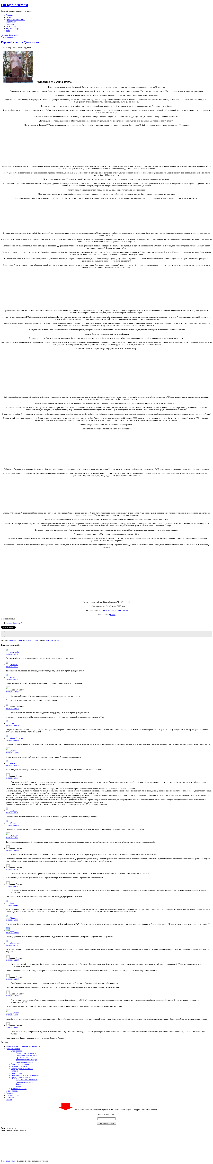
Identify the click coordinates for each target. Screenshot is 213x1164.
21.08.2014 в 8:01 (12, 778)
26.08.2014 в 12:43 (12, 850)
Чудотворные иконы (24, 1062)
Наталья (14, 665)
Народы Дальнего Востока (22, 1069)
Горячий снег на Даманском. (20, 42)
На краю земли (14, 5)
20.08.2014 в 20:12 (12, 753)
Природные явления (24, 1082)
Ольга (12, 763)
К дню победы (32, 640)
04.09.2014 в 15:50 (12, 996)
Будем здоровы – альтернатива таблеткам (23, 1046)
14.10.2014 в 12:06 (12, 1027)
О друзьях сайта (12, 1095)
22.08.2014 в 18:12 (12, 825)
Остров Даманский (10, 35)
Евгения (13, 811)
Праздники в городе (24, 1057)
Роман (13, 751)
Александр (14, 652)
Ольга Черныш (16, 738)
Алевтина (14, 1013)
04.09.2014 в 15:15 (12, 979)
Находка (14, 1071)
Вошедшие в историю (20, 1064)
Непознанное (16, 1073)
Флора (18, 1086)
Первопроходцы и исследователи (25, 1075)
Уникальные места (19, 1089)
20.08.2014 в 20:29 (12, 765)
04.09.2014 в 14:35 (12, 960)
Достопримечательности (26, 1053)
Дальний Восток (13, 1049)
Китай (112, 615)
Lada (12, 903)
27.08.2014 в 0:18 (12, 869)
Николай (13, 836)
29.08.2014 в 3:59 (12, 920)
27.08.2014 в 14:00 (12, 905)
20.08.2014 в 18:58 (12, 725)
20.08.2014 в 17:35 (12, 709)
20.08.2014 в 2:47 (12, 654)
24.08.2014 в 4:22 (12, 838)
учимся (9, 1100)
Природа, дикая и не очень (22, 1077)
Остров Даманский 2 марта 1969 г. (113, 610)
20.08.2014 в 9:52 (12, 679)
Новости (9, 1093)
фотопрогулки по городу (26, 1060)
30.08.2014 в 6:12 (12, 945)
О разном (10, 1097)
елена (12, 677)
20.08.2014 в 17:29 (12, 692)
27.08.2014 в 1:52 (12, 886)
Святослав (14, 943)
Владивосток (16, 1051)
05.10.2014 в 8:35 (12, 1015)
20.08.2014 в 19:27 (12, 740)
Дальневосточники (17, 640)
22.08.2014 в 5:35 (12, 813)
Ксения (13, 823)
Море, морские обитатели (26, 1080)
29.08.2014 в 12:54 (12, 933)
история (49, 640)
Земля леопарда (7, 37)
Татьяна (14, 918)
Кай (12, 723)
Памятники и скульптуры (26, 1055)
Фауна (18, 1084)
